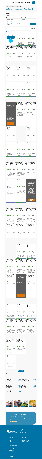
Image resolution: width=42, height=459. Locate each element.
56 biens (34, 386)
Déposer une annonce (33, 2)
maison (14, 23)
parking (19, 23)
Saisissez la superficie (25, 19)
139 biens (34, 390)
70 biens (19, 380)
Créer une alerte (26, 24)
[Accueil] (8, 2)
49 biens (34, 381)
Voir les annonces (32, 24)
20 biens (19, 379)
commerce (9, 23)
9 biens (35, 385)
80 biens (34, 384)
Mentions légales (11, 451)
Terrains (10, 441)
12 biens (19, 386)
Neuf (19, 2)
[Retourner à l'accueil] (13, 431)
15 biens (19, 381)
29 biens (34, 387)
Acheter (16, 2)
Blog (25, 2)
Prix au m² (28, 2)
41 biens (34, 379)
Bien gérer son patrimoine (25, 441)
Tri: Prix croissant (32, 28)
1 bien (35, 380)
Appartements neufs (12, 444)
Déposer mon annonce (13, 421)
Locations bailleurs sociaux (13, 445)
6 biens (20, 390)
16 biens (19, 384)
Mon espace (37, 2)
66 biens (19, 387)
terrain (9, 24)
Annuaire (22, 2)
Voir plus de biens (21, 370)
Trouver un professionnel (11, 123)
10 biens (19, 391)
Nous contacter (11, 450)
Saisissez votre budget (10, 19)
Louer (13, 2)
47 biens (19, 385)
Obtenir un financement (25, 440)
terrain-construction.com (11, 44)
